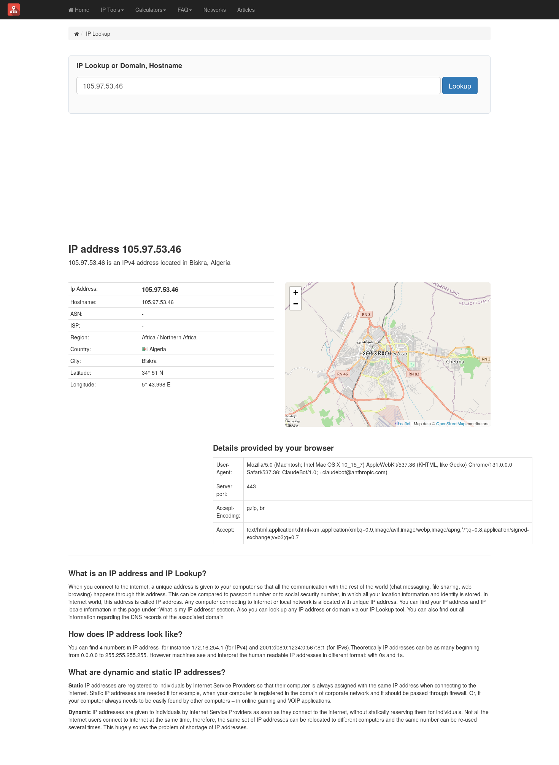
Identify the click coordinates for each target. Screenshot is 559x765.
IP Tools (110, 9)
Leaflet (404, 423)
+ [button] (295, 292)
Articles (246, 9)
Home (81, 9)
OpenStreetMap (450, 423)
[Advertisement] (279, 170)
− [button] (295, 304)
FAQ (183, 9)
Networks (214, 9)
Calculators (148, 9)
